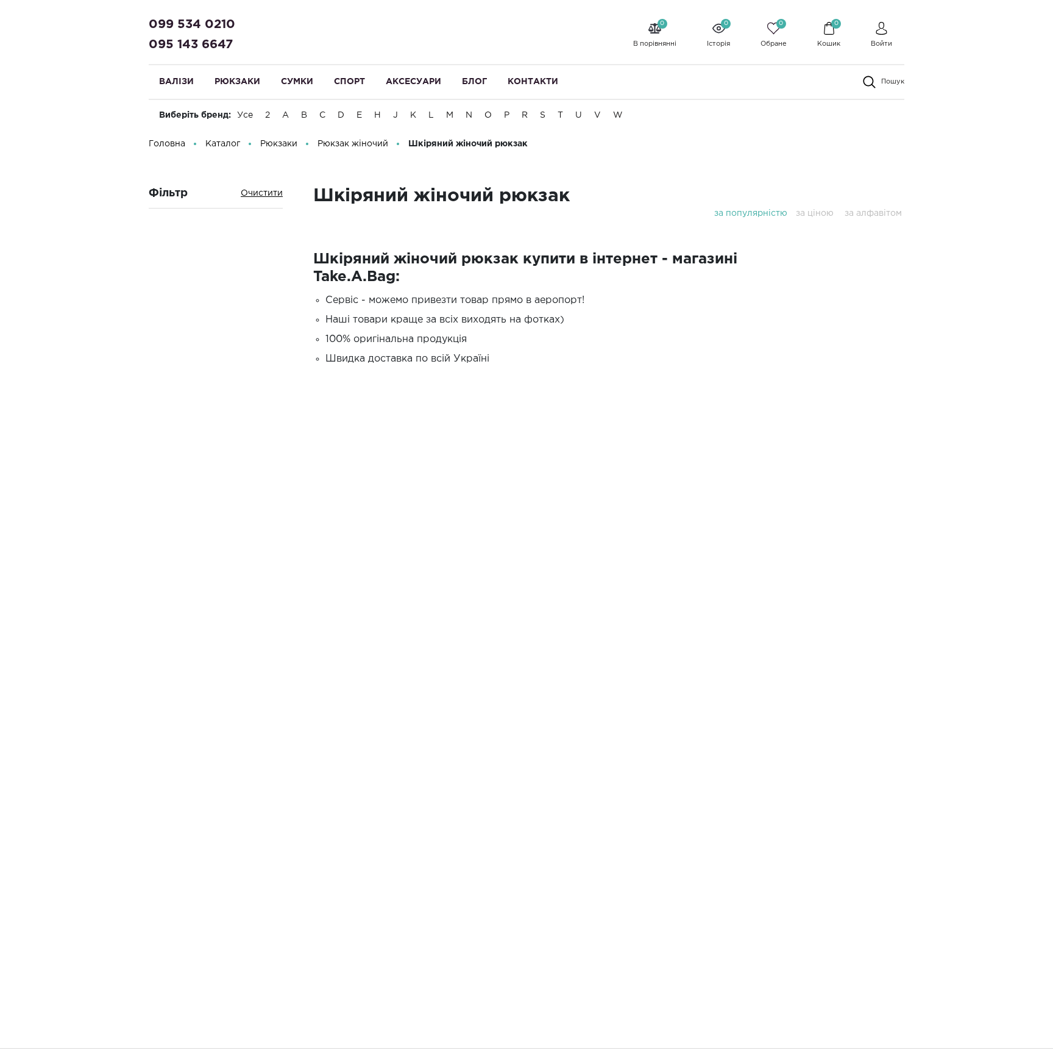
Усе (245, 115)
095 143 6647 (191, 44)
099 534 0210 (192, 24)
